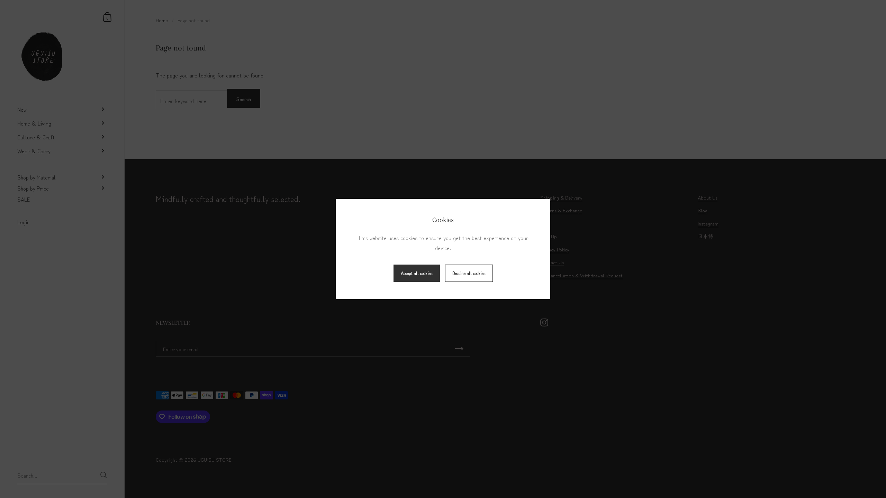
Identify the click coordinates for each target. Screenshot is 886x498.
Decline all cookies (469, 273)
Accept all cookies (417, 273)
